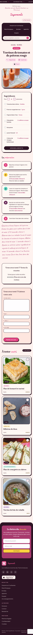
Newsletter (5, 611)
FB (7, 572)
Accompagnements (7, 599)
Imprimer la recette (16, 148)
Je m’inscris (16, 551)
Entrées (18, 29)
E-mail (6, 320)
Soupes (16, 33)
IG (3, 572)
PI (11, 572)
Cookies (4, 624)
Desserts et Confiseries (16, 25)
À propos (4, 606)
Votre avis (7, 298)
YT (15, 572)
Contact (4, 608)
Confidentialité (6, 621)
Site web (6, 327)
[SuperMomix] (16, 14)
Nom (5, 313)
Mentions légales (6, 618)
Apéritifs (26, 29)
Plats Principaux (8, 29)
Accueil (13, 44)
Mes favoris (26, 20)
